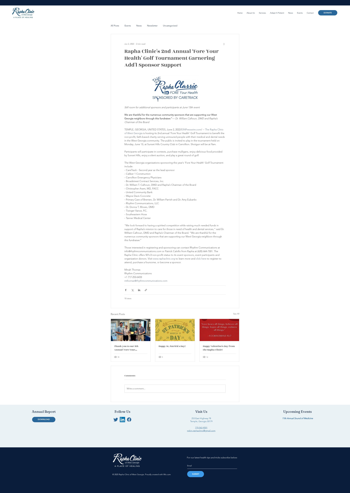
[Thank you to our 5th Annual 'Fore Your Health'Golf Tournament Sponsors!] (130, 330)
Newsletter (152, 25)
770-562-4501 (201, 427)
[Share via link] (146, 290)
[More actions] (224, 44)
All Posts (115, 25)
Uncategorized (170, 25)
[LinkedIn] (122, 419)
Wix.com (167, 474)
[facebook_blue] (129, 419)
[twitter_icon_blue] (115, 419)
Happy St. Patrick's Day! (172, 346)
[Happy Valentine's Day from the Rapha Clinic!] (219, 330)
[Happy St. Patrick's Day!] (175, 330)
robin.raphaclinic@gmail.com (201, 430)
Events (128, 25)
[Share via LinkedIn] (139, 290)
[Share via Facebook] (125, 290)
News (139, 25)
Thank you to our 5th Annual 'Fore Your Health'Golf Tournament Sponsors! (128, 348)
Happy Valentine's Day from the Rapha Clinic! (219, 348)
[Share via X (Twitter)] (132, 290)
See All (236, 313)
